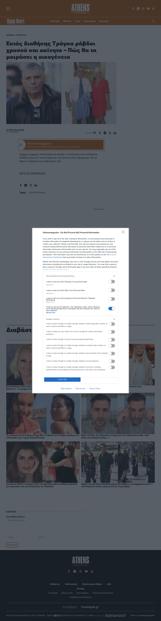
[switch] (111, 281)
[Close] (124, 232)
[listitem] (80, 276)
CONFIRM (62, 379)
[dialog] (80, 310)
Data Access (80, 388)
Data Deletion (66, 388)
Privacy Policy (94, 388)
